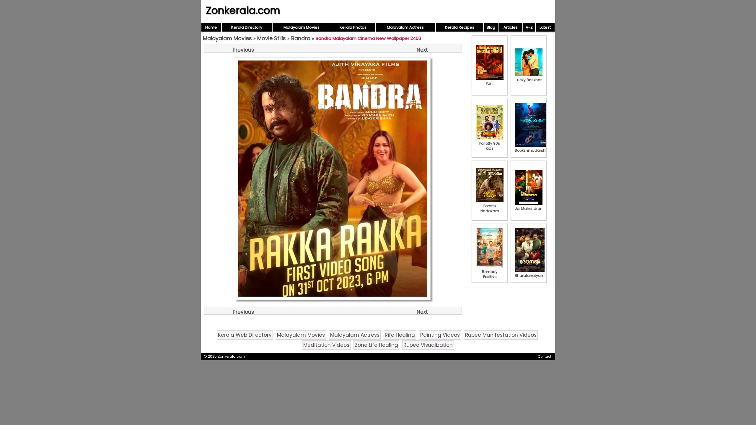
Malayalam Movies (302, 27)
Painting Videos (440, 335)
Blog (491, 27)
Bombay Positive (490, 274)
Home (211, 27)
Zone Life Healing (376, 345)
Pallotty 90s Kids (489, 146)
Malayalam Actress (405, 27)
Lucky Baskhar (529, 79)
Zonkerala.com (243, 10)
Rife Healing (400, 335)
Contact (544, 356)
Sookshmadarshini (532, 150)
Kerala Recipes (459, 27)
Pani (489, 83)
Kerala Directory (246, 27)
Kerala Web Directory (245, 335)
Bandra (300, 38)
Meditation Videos (326, 345)
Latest (545, 27)
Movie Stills (271, 38)
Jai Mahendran (528, 208)
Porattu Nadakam (489, 208)
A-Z (529, 27)
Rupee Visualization (428, 345)
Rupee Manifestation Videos (501, 335)
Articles (511, 27)
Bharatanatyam (530, 275)
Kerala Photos (353, 27)
